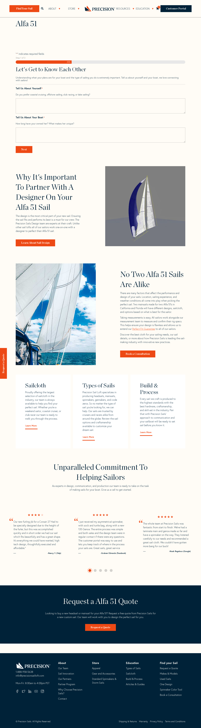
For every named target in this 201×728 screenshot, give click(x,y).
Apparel (96, 668)
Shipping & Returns (128, 721)
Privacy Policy (156, 721)
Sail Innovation (66, 673)
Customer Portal (176, 8)
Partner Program (66, 684)
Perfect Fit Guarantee (143, 328)
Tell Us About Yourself (29, 88)
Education (143, 8)
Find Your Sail (24, 8)
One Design (166, 684)
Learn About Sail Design (35, 243)
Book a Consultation (138, 354)
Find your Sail (169, 663)
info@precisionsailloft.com (30, 675)
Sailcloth (131, 673)
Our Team (63, 668)
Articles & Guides (135, 684)
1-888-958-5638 (24, 672)
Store (72, 8)
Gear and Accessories (103, 673)
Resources (123, 8)
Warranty (143, 721)
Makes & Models (169, 673)
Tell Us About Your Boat (30, 117)
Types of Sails (133, 668)
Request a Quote (3, 363)
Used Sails (165, 678)
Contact (62, 698)
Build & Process (134, 678)
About (52, 8)
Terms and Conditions (175, 721)
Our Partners (64, 678)
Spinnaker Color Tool (171, 689)
